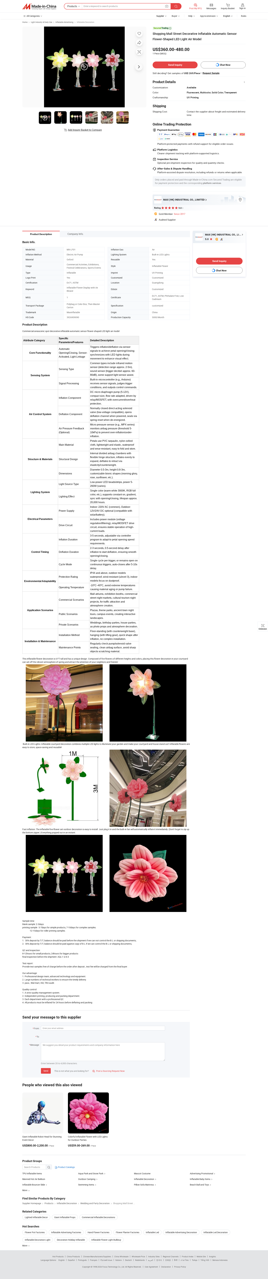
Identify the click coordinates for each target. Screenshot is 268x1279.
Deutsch (128, 1260)
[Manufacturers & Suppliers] (39, 6)
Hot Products (58, 1256)
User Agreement (151, 1266)
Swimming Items (86, 1184)
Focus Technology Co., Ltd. (113, 1266)
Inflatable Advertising (64, 22)
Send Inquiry (175, 64)
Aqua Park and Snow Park (90, 1173)
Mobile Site (201, 1256)
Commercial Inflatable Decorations (98, 1217)
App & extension (208, 15)
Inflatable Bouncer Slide (33, 1184)
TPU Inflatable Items (32, 1173)
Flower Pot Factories (35, 1232)
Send (45, 1070)
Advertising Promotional (201, 1173)
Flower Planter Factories (127, 1232)
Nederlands (140, 1260)
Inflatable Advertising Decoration (181, 1232)
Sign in (242, 8)
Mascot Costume (142, 1173)
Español (71, 1260)
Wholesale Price (138, 1256)
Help (190, 15)
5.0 (207, 239)
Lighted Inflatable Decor (36, 1217)
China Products (73, 1256)
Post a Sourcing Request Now (108, 1070)
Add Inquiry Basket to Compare (85, 130)
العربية (150, 1260)
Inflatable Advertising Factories (66, 1232)
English (61, 1260)
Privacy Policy (180, 1266)
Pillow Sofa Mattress (144, 1184)
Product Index (187, 1256)
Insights (212, 1256)
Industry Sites (154, 1256)
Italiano (118, 1260)
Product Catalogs (66, 1167)
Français (93, 1260)
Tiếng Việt (205, 1260)
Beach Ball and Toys (199, 1184)
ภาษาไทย (185, 1260)
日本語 (168, 1260)
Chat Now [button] (225, 64)
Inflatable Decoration (85, 22)
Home (24, 22)
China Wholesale (121, 1256)
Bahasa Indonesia (220, 1260)
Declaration (166, 1266)
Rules (243, 15)
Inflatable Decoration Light (37, 1239)
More (25, 1245)
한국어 (159, 1260)
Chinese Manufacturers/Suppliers (97, 1256)
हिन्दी (175, 1260)
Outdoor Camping (87, 1179)
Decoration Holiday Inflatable (71, 1239)
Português (82, 1260)
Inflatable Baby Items (200, 1179)
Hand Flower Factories (98, 1232)
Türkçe (194, 1260)
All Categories (33, 15)
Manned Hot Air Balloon (33, 1179)
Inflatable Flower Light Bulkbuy (106, 1239)
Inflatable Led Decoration (215, 1232)
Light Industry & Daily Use (41, 22)
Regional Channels (171, 1256)
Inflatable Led (152, 1232)
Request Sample (211, 73)
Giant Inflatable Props (64, 1217)
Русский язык (106, 1260)
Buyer (174, 15)
